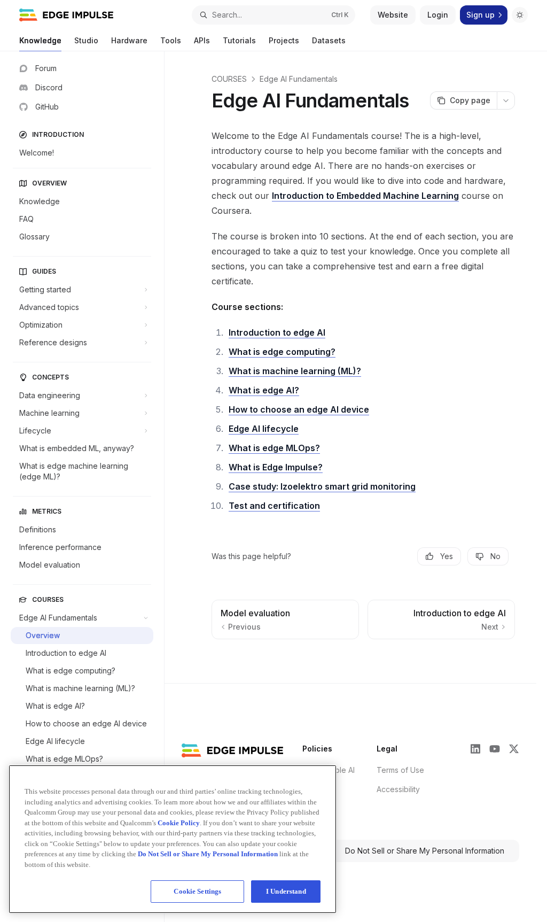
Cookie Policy (179, 823)
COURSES (229, 78)
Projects (284, 40)
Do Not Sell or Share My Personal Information (424, 850)
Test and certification (274, 505)
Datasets (329, 40)
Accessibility (398, 789)
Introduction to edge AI (277, 332)
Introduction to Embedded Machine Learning (365, 195)
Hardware (129, 40)
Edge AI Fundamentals (299, 78)
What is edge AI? (264, 390)
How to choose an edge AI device (299, 409)
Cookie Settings (197, 891)
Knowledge (40, 40)
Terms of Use (400, 769)
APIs (202, 40)
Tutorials (239, 40)
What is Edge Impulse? (276, 467)
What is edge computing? (282, 351)
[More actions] (506, 100)
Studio (86, 40)
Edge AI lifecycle (264, 428)
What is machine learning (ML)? (295, 371)
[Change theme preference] (520, 15)
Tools (170, 40)
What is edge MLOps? (274, 448)
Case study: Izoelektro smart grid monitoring (322, 486)
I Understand (286, 891)
